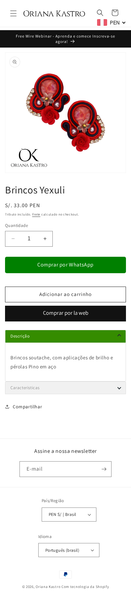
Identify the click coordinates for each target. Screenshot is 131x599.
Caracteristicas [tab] (25, 388)
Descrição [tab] (20, 336)
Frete (36, 214)
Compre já (65, 313)
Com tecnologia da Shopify (85, 586)
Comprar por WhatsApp (65, 264)
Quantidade (16, 225)
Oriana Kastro (48, 586)
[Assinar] (103, 469)
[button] (13, 13)
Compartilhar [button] (27, 407)
